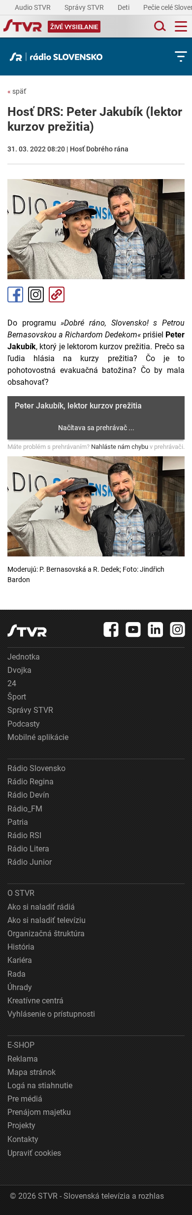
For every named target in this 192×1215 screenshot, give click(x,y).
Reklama (22, 1059)
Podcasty (23, 724)
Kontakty (22, 1139)
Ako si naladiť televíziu (46, 920)
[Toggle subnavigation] (181, 56)
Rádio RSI (24, 835)
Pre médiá (24, 1099)
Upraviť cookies (34, 1153)
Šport (16, 696)
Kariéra (19, 960)
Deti (124, 7)
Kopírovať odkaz (56, 294)
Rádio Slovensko (36, 768)
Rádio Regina (30, 781)
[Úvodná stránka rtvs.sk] (22, 27)
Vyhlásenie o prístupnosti (51, 1014)
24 (11, 683)
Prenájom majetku (39, 1112)
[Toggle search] (159, 26)
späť (16, 91)
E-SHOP (20, 1045)
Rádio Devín (28, 795)
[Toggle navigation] (181, 26)
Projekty (21, 1125)
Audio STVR (33, 7)
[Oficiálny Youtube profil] (133, 629)
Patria (17, 822)
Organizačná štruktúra (46, 933)
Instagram (36, 294)
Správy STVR (84, 7)
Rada (16, 974)
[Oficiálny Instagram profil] (178, 629)
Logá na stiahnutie (39, 1085)
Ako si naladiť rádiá (41, 907)
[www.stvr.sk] (27, 630)
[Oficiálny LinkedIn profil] (155, 629)
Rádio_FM (24, 808)
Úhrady (19, 987)
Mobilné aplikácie (37, 737)
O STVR (20, 893)
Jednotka (23, 657)
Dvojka (19, 670)
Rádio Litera (28, 848)
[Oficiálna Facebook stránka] (111, 629)
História (20, 947)
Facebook (15, 294)
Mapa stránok (31, 1072)
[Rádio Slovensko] (58, 56)
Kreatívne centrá (35, 1000)
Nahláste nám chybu (119, 446)
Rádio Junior (29, 862)
